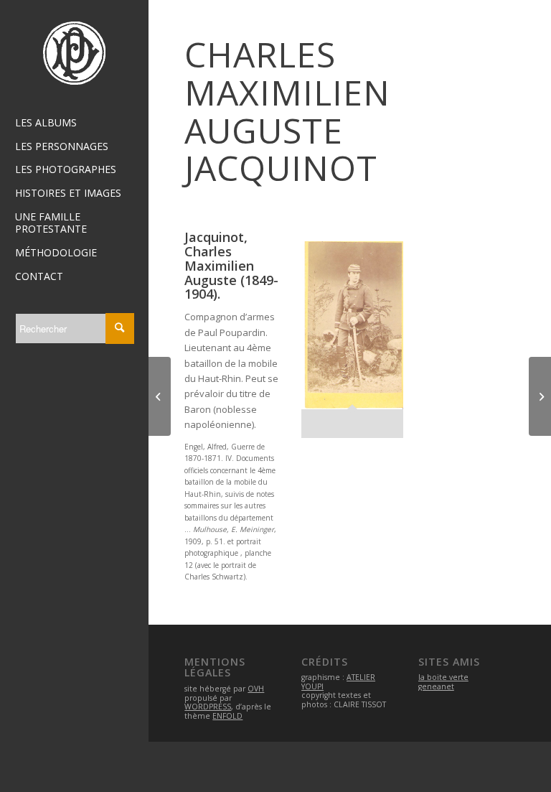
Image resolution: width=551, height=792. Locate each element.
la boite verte (443, 677)
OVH (256, 689)
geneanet (436, 686)
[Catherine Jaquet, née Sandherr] (160, 396)
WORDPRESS (207, 707)
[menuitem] (74, 123)
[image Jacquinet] (357, 345)
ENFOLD (227, 716)
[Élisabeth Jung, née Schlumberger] (540, 396)
